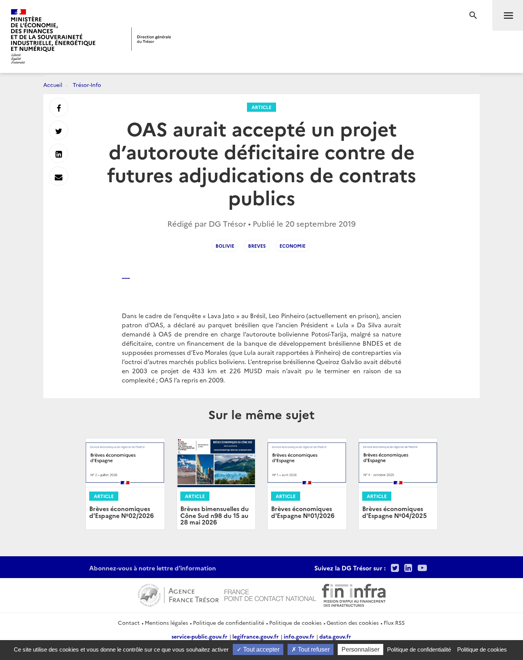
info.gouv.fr (299, 636)
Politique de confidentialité (228, 622)
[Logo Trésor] (151, 39)
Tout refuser (313, 649)
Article (261, 107)
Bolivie (225, 245)
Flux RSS (394, 622)
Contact (129, 622)
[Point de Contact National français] (270, 594)
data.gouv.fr (335, 636)
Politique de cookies (295, 622)
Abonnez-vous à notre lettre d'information (152, 568)
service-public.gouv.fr (199, 636)
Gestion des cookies (353, 622)
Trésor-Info (87, 84)
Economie (292, 245)
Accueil (52, 84)
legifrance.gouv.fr (255, 636)
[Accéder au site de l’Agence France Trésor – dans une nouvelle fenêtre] (178, 594)
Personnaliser (360, 649)
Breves (257, 245)
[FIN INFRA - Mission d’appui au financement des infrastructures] (354, 594)
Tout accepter (260, 649)
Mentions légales (166, 622)
